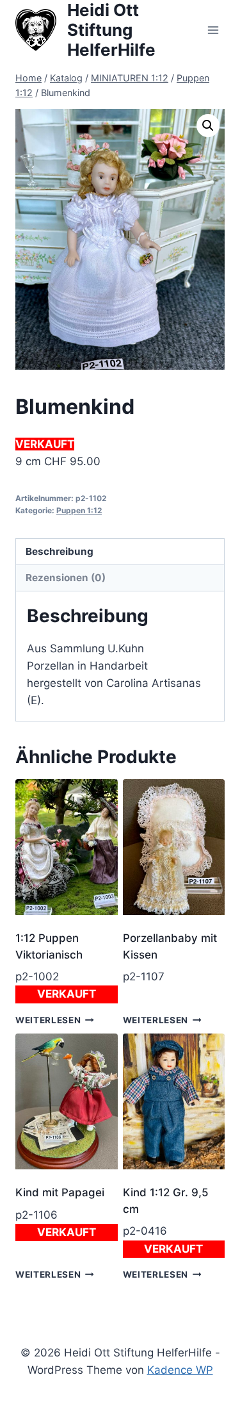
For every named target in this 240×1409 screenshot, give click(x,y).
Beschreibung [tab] (59, 551)
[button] (208, 125)
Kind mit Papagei (59, 1192)
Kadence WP (180, 1370)
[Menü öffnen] (213, 30)
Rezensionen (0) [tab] (66, 578)
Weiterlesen (48, 1020)
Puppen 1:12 (79, 510)
